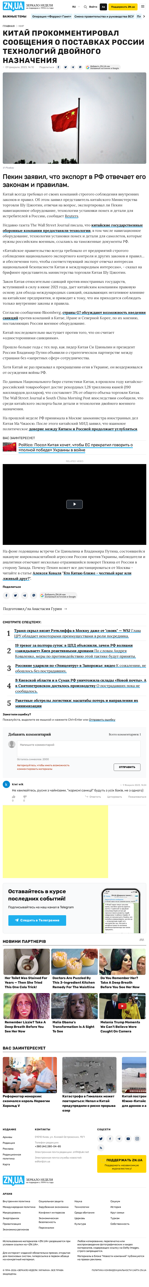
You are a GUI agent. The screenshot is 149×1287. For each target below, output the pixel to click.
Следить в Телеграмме (39, 920)
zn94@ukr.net (81, 1152)
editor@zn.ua (42, 1161)
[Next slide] (143, 16)
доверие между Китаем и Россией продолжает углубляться (83, 429)
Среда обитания (84, 1212)
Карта (6, 1164)
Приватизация (12, 1223)
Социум (115, 1201)
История (115, 1207)
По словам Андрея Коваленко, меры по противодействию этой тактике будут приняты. (75, 650)
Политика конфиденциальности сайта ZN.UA (119, 1270)
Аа (103, 6)
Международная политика (19, 1207)
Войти (93, 6)
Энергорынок (11, 1218)
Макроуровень (12, 1212)
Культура (80, 1223)
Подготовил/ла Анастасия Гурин (32, 608)
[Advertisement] (55, 841)
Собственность (119, 1223)
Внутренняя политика (16, 1201)
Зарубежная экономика (54, 1207)
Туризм (115, 1218)
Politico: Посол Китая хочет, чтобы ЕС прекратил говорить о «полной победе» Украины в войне (76, 447)
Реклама (8, 1148)
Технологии (81, 1207)
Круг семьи (117, 1212)
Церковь (79, 1218)
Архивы (7, 1137)
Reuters (71, 216)
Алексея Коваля (47, 573)
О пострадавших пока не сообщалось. (80, 685)
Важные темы (15, 16)
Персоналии (46, 1227)
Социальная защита (51, 1201)
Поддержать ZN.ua (123, 6)
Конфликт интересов (52, 1212)
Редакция (9, 1143)
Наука (78, 1201)
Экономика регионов (16, 1229)
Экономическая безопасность (49, 1220)
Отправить (127, 767)
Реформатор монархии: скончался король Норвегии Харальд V (26, 1101)
